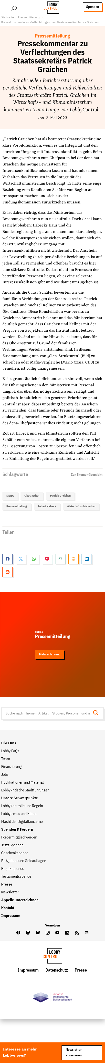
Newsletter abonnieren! (74, 1052)
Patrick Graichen (60, 495)
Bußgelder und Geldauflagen (23, 861)
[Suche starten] (97, 713)
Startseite (7, 17)
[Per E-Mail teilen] (60, 559)
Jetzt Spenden (12, 845)
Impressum (10, 916)
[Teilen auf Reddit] (7, 572)
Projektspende (12, 869)
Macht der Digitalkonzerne (22, 822)
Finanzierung (11, 767)
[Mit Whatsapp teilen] (34, 559)
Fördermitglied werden (19, 837)
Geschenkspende (14, 853)
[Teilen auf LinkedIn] (87, 559)
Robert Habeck (47, 506)
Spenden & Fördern (17, 830)
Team (5, 759)
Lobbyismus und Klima (19, 814)
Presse (6, 885)
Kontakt (7, 908)
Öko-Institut (31, 495)
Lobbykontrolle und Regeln (22, 806)
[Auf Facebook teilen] (7, 559)
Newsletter (10, 892)
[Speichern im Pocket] (47, 559)
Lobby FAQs (10, 751)
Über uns (8, 743)
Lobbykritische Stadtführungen (25, 790)
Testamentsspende (16, 877)
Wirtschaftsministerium (81, 506)
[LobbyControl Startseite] (50, 7)
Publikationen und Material (22, 783)
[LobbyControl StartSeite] (52, 957)
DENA (10, 495)
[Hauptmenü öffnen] (23, 7)
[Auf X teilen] (21, 559)
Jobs (5, 775)
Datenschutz (56, 970)
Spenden (92, 7)
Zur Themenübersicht (87, 474)
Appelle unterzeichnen (20, 900)
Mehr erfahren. (49, 654)
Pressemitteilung (29, 17)
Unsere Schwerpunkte (19, 798)
